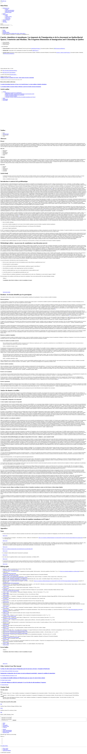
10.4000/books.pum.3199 (7, 570)
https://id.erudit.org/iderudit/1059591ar (10, 70)
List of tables (5, 100)
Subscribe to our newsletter (6, 719)
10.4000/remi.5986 (6, 573)
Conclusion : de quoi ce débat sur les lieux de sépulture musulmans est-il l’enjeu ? (20, 97)
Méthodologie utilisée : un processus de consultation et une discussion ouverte (19, 93)
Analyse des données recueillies (11, 95)
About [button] (4, 14)
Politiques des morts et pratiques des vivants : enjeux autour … (14, 33)
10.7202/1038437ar (17, 577)
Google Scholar (15, 570)
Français (4, 20)
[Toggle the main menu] (0, 3)
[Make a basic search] (0, 2)
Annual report (7, 18)
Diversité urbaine (6, 32)
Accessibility (5, 725)
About (6, 14)
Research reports (8, 12)
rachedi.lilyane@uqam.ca (35, 48)
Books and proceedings (9, 11)
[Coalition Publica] (4, 745)
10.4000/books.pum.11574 (8, 583)
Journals (6, 9)
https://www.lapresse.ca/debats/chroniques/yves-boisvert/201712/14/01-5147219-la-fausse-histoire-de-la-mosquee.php (61, 537)
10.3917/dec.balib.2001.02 (8, 590)
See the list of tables (6, 292)
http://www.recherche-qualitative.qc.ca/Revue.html (69, 571)
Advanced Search (6, 19)
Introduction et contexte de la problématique (13, 92)
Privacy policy (5, 748)
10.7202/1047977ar (17, 579)
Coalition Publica (8, 16)
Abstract (4, 91)
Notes (4, 98)
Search (1, 23)
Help (4, 724)
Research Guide (6, 726)
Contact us (5, 727)
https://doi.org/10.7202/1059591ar (9, 72)
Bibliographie (5, 99)
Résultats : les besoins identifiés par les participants (14, 94)
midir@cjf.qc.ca (35, 50)
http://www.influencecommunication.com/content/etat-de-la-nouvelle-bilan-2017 (18, 548)
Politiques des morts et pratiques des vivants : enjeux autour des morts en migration (17, 77)
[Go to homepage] (3, 0)
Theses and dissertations (9, 10)
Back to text (5, 535)
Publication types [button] (6, 8)
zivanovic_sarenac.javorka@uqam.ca (63, 52)
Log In (4, 13)
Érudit (6, 15)
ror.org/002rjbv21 (61, 48)
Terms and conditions (7, 750)
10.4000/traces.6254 (6, 618)
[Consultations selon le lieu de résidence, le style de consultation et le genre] (17, 290)
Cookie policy (5, 749)
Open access (7, 17)
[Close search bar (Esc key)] (2, 2)
